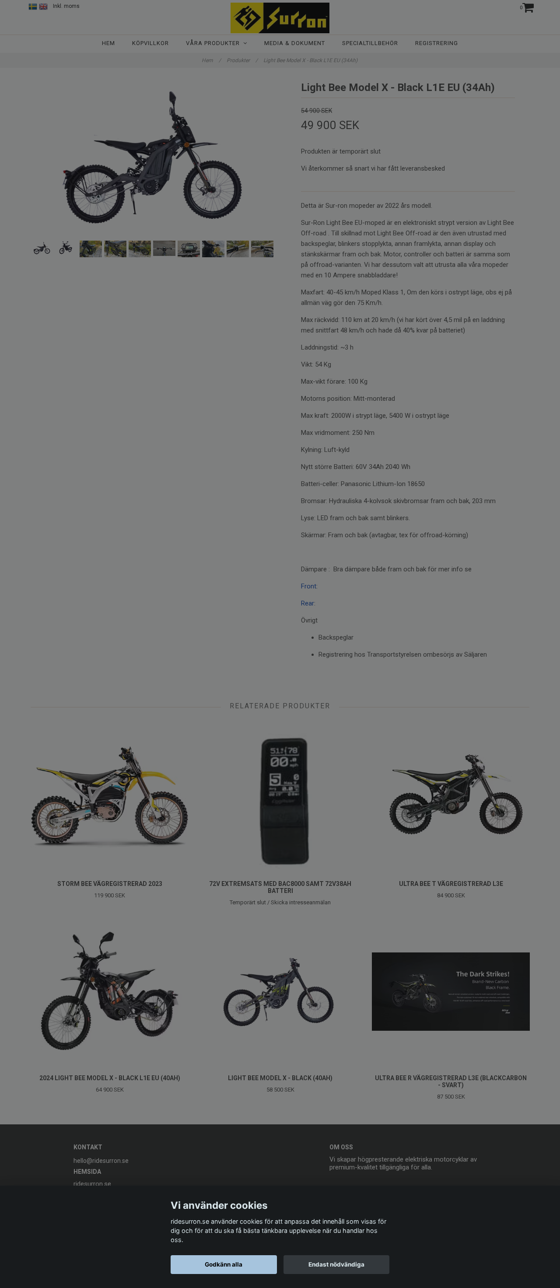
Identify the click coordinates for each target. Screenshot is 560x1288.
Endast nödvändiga (336, 1264)
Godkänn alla (223, 1264)
